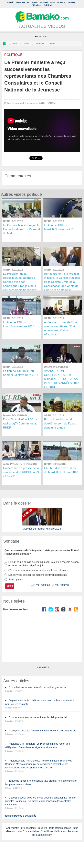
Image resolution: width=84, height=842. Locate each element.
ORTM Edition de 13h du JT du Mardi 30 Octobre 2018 (62, 470)
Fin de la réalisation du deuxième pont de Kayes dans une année (60, 423)
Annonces (61, 2)
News (52, 2)
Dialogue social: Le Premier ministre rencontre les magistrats (42, 730)
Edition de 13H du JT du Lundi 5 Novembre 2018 (18, 324)
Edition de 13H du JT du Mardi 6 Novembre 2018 (59, 227)
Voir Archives (61, 584)
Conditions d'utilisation (53, 831)
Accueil (10, 2)
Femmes (71, 2)
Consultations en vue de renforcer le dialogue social (37, 687)
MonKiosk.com (22, 2)
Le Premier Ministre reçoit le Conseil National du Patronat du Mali (21, 229)
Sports (35, 2)
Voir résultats (42, 584)
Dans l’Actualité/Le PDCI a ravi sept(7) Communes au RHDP (20, 423)
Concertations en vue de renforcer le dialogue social (38, 717)
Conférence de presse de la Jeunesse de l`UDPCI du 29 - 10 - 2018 (21, 472)
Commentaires (31, 831)
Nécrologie (36, 5)
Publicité (48, 5)
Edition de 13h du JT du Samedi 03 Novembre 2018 (21, 372)
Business (44, 2)
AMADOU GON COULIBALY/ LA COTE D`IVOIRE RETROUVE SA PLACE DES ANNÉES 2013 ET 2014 (61, 379)
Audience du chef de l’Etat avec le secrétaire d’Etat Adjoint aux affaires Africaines (61, 328)
